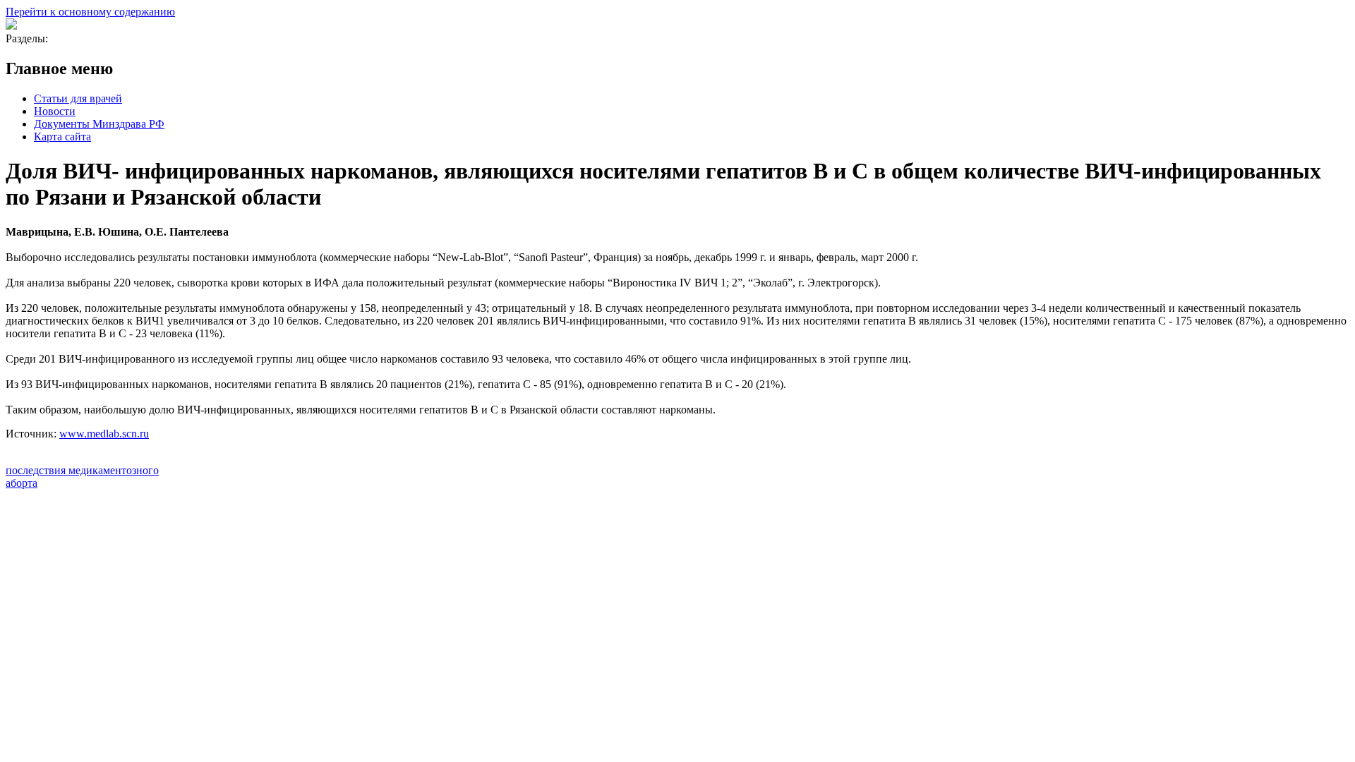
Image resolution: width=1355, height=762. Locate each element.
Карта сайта (62, 137)
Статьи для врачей (78, 98)
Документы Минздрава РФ (99, 124)
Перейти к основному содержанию (90, 12)
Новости (55, 111)
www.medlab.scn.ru (104, 434)
